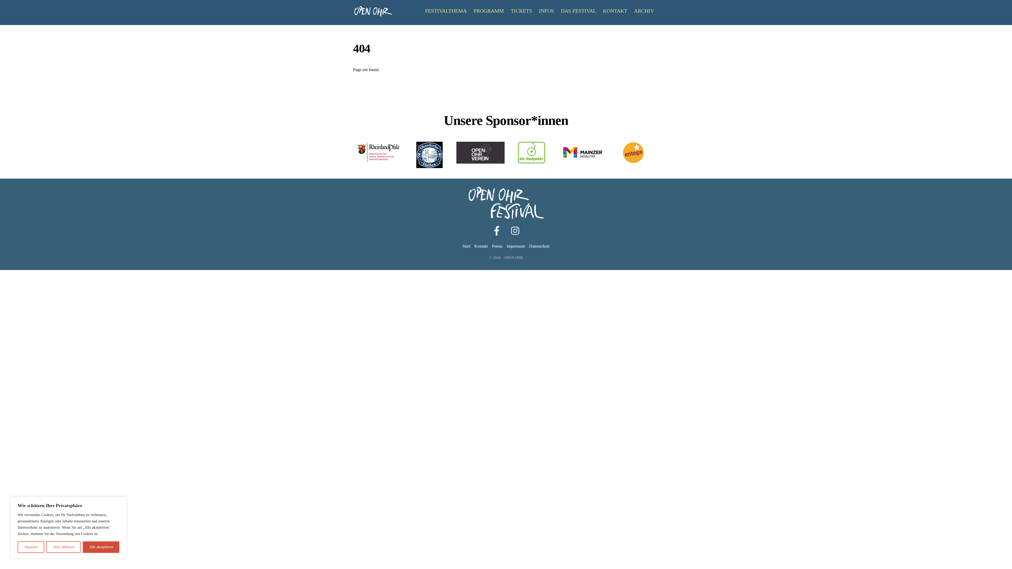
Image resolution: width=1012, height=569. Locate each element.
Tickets (521, 11)
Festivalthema (446, 11)
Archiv (644, 11)
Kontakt (615, 11)
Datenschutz (539, 246)
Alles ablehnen (63, 547)
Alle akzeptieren (101, 547)
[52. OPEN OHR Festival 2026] (373, 14)
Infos (546, 11)
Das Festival (578, 11)
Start (466, 246)
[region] (68, 527)
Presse (497, 246)
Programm (489, 11)
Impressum (516, 246)
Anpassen (31, 547)
